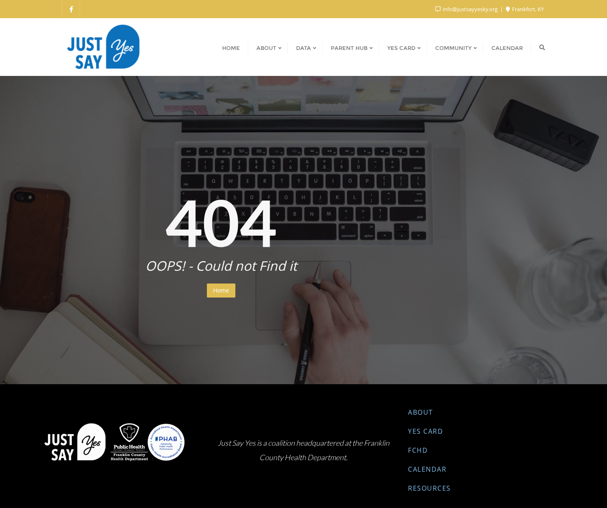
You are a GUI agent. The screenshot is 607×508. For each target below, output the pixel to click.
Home (221, 290)
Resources (429, 488)
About (420, 412)
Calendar (427, 469)
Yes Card (425, 431)
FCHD (418, 450)
